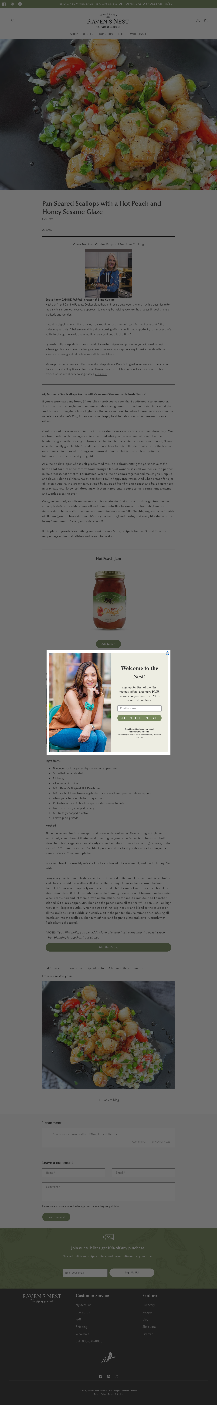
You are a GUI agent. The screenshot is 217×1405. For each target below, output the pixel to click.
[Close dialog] (167, 653)
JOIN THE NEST (140, 718)
